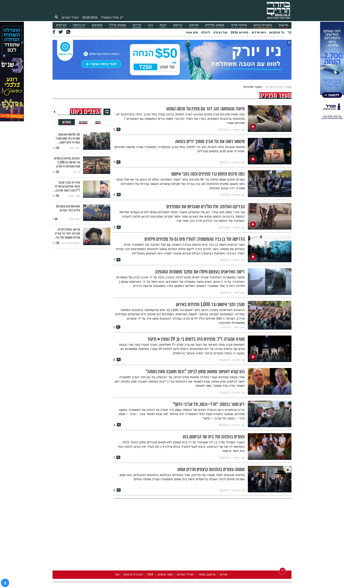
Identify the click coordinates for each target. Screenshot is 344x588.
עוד (117, 574)
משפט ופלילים (214, 25)
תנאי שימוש (165, 574)
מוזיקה (193, 25)
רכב (150, 25)
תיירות (137, 25)
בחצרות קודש (262, 25)
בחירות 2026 (239, 32)
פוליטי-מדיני (239, 25)
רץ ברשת (79, 25)
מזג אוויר (192, 32)
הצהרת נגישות (133, 574)
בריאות (177, 25)
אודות (223, 574)
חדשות (283, 25)
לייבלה (205, 32)
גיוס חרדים (259, 32)
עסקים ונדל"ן (117, 25)
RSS (150, 574)
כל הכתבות (276, 32)
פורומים (61, 25)
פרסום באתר (206, 574)
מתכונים (97, 25)
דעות (163, 25)
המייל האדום (70, 17)
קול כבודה (220, 32)
